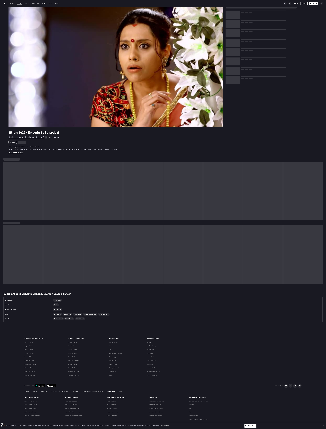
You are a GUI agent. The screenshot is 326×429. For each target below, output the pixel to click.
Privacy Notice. (165, 425)
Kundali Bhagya (113, 342)
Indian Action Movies (30, 408)
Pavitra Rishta (151, 357)
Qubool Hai (150, 364)
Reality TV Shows (72, 342)
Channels (26, 391)
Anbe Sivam (112, 360)
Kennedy (191, 405)
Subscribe (314, 3)
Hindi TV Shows (28, 350)
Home (12, 3)
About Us (35, 391)
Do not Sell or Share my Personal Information (92, 391)
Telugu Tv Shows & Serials (72, 408)
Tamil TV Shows (28, 342)
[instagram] (290, 386)
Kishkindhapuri (193, 416)
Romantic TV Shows (73, 360)
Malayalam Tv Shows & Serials (73, 416)
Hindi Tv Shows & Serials (72, 401)
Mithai (111, 350)
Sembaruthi (112, 371)
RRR (190, 408)
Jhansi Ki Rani (113, 364)
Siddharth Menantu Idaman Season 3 (26, 137)
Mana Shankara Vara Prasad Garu (198, 419)
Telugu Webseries (112, 408)
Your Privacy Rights (250, 425)
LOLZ (50, 3)
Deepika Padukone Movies (156, 401)
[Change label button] (289, 3)
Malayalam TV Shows (30, 364)
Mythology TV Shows (73, 371)
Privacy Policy (54, 391)
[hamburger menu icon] (321, 3)
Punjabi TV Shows (29, 360)
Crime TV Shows (72, 353)
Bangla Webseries (112, 416)
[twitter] (295, 386)
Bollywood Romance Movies (32, 416)
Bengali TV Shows (29, 357)
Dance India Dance (152, 368)
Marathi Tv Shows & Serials (73, 412)
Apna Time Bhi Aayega (115, 353)
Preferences (75, 391)
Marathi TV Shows (29, 375)
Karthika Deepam (152, 375)
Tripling (149, 342)
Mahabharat (150, 350)
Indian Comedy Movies (30, 405)
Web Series (35, 3)
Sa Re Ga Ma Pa (151, 360)
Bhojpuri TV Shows (29, 368)
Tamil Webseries (112, 405)
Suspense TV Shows (73, 375)
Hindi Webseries (112, 401)
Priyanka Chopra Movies (156, 416)
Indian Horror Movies (30, 401)
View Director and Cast (16, 152)
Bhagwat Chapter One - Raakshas (198, 401)
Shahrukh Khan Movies (156, 412)
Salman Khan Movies (155, 405)
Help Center (44, 391)
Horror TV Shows (72, 357)
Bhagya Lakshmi (113, 346)
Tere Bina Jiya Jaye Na (115, 357)
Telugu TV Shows (29, 353)
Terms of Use (65, 391)
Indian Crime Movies (30, 412)
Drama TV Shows (72, 364)
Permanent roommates (153, 371)
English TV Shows (29, 346)
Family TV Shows (72, 350)
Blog (120, 391)
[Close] (323, 426)
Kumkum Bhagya (151, 346)
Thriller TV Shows (73, 368)
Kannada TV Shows (29, 371)
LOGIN (296, 3)
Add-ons (44, 3)
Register (304, 3)
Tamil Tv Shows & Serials (72, 405)
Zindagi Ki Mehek (114, 368)
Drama (37, 147)
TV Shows (19, 3)
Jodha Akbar (150, 353)
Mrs (190, 412)
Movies (27, 3)
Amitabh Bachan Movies (156, 408)
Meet (110, 375)
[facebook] (286, 386)
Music (57, 3)
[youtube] (300, 386)
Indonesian (24, 147)
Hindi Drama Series (112, 412)
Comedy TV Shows (73, 346)
